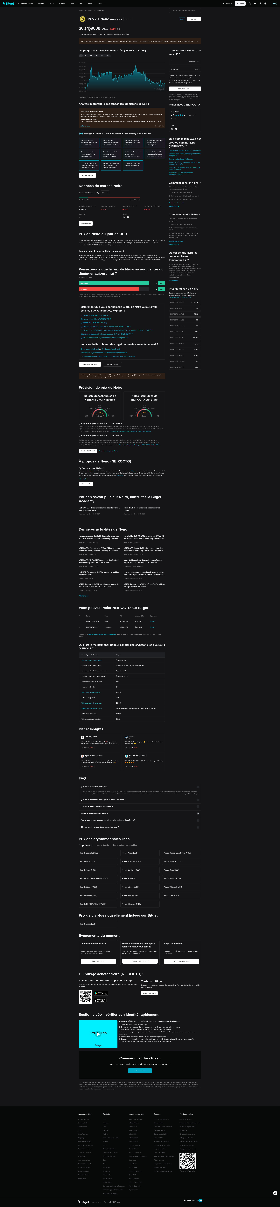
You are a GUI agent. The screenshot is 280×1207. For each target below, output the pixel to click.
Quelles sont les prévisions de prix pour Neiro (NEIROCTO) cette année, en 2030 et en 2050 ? (117, 330)
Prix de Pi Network (135, 1171)
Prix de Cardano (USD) (131, 870)
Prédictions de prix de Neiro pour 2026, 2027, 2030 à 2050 (130, 431)
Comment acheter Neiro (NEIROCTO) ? (96, 315)
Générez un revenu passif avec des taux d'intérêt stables (184, 168)
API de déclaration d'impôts (163, 1171)
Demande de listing (160, 1134)
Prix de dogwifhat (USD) (89, 853)
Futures (105, 1123)
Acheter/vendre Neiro (90, 364)
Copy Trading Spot (109, 1149)
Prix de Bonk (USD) (171, 870)
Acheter (194, 19)
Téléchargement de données (164, 1156)
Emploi (80, 1130)
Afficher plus (173, 280)
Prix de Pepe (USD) (88, 870)
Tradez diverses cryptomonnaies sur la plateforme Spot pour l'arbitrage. (108, 356)
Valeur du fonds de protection (91, 703)
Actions (105, 1134)
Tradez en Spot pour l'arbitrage (181, 159)
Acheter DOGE (134, 1130)
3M (96, 56)
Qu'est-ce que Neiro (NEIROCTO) (94, 323)
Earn (104, 1145)
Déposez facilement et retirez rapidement (185, 150)
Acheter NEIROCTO (88, 451)
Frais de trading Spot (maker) (91, 660)
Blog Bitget (81, 1138)
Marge (105, 1141)
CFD (104, 1126)
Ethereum (119, 475)
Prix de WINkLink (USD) (173, 887)
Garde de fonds (159, 1152)
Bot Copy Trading (109, 1156)
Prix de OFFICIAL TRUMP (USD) (93, 904)
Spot (104, 1119)
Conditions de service (186, 1145)
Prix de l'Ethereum (135, 1152)
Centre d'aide (158, 1123)
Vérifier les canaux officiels (163, 1126)
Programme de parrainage (163, 1164)
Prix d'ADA (132, 1175)
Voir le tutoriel (174, 206)
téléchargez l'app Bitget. (111, 349)
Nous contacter (83, 1123)
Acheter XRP (133, 1134)
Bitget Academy (83, 1134)
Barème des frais (160, 1167)
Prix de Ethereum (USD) (131, 904)
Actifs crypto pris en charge (90, 692)
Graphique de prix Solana (137, 1156)
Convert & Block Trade (111, 1138)
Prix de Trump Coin (135, 1182)
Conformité (183, 1130)
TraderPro (106, 1171)
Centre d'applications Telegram (114, 1186)
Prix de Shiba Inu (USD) (131, 861)
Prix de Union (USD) (88, 924)
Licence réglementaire (187, 1134)
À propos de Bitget (84, 1119)
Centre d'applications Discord (113, 1190)
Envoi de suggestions (161, 1119)
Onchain (106, 1130)
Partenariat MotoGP (84, 1167)
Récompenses (159, 1160)
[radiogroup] (180, 115)
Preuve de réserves (84, 1149)
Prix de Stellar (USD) (130, 895)
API (104, 1164)
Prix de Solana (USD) (88, 895)
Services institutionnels (162, 1145)
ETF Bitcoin (133, 1164)
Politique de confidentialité (188, 1141)
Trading (152, 621)
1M (91, 56)
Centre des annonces (85, 1145)
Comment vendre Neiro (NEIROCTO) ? (96, 319)
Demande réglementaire (187, 1126)
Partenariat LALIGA (84, 1164)
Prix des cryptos (90, 10)
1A (102, 56)
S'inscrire (240, 3)
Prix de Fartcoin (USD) (172, 878)
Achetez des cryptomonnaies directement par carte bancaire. (104, 353)
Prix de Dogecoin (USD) (173, 861)
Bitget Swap (107, 1182)
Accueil (81, 10)
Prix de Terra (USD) (87, 861)
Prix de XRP (133, 1167)
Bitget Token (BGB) (84, 1141)
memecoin (91, 471)
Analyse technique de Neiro (108, 451)
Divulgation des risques (187, 1149)
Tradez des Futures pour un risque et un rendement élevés (184, 163)
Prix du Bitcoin (133, 1149)
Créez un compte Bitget (90, 349)
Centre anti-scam (160, 1130)
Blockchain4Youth (84, 1171)
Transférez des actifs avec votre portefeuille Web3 (181, 174)
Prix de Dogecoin (134, 1186)
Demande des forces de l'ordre (190, 1123)
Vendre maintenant (176, 241)
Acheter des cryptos (135, 1119)
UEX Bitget (81, 1156)
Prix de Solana (134, 1178)
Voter (162, 283)
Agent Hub (106, 1167)
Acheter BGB (133, 1138)
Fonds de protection (85, 1152)
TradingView (107, 1178)
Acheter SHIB (133, 1141)
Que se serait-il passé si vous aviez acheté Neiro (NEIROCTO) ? (106, 326)
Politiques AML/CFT (186, 1138)
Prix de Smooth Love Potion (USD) (177, 853)
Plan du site (82, 1178)
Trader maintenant (149, 993)
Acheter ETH (133, 1126)
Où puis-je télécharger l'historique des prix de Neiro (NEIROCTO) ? (107, 334)
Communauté (82, 1126)
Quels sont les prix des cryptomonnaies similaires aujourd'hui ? (105, 338)
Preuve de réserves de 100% (91, 708)
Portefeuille (107, 1175)
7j (85, 56)
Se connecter (227, 3)
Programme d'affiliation (162, 1141)
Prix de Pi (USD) (128, 878)
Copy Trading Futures (110, 1152)
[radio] (176, 115)
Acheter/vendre (87, 175)
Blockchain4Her (83, 1175)
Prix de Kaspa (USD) (130, 853)
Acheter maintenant (176, 203)
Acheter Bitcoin (134, 1123)
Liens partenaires (84, 1160)
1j (80, 56)
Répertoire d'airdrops (110, 1193)
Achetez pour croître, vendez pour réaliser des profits (185, 155)
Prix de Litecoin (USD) (130, 887)
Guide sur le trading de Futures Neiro (102, 634)
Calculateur (132, 1160)
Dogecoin (134, 471)
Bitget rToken (133, 1190)
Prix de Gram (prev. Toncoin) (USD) (94, 878)
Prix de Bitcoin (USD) (88, 887)
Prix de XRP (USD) (171, 895)
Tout (107, 56)
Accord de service (185, 1119)
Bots (104, 1160)
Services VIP (158, 1138)
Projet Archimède (160, 1149)
